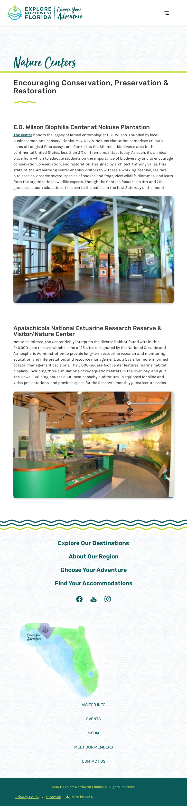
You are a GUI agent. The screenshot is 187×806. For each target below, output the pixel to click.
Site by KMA (82, 797)
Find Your (93, 583)
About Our (94, 556)
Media (94, 733)
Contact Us (93, 761)
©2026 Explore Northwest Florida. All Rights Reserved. (94, 787)
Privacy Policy (27, 797)
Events (93, 719)
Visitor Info (93, 704)
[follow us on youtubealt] (93, 599)
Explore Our (93, 543)
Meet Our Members (93, 747)
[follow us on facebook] (79, 599)
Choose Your (93, 569)
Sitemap (53, 797)
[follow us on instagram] (108, 599)
